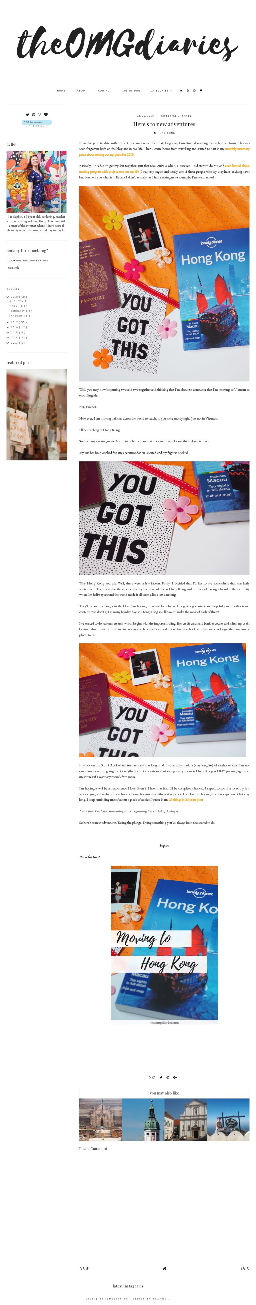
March (15, 306)
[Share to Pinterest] (168, 1077)
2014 (15, 337)
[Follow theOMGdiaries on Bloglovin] (36, 123)
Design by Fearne (150, 1298)
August (16, 301)
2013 (15, 342)
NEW (84, 1268)
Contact (105, 90)
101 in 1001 (131, 90)
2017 (15, 322)
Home (62, 90)
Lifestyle (169, 115)
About (82, 90)
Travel (186, 115)
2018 (15, 296)
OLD (245, 1268)
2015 (15, 332)
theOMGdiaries (115, 1298)
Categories (160, 90)
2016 (15, 327)
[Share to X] (162, 1077)
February (18, 311)
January (17, 315)
